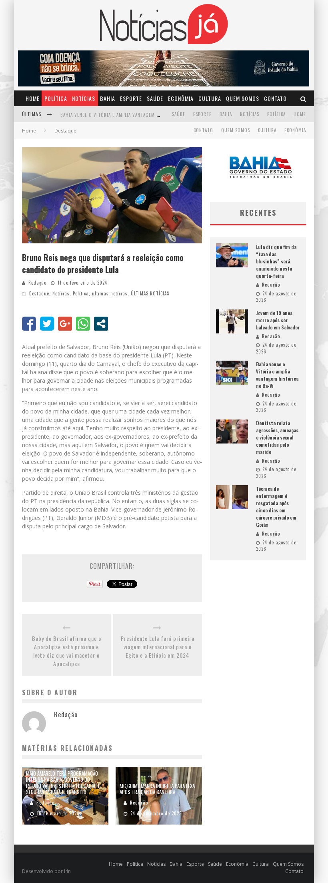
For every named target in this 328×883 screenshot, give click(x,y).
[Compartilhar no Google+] (65, 324)
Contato (275, 98)
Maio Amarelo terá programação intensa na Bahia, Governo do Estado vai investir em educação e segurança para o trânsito (63, 782)
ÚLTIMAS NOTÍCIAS (150, 293)
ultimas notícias (110, 293)
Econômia (181, 98)
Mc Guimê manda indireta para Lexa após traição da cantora (157, 789)
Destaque (39, 293)
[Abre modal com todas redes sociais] (101, 324)
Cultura (209, 98)
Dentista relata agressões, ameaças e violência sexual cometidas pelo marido (277, 437)
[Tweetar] (47, 324)
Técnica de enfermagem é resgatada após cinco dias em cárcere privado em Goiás (276, 506)
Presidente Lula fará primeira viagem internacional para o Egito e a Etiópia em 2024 (157, 646)
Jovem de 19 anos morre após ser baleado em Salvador (278, 320)
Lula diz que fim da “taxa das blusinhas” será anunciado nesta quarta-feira (276, 261)
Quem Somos (242, 98)
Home (33, 98)
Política (55, 98)
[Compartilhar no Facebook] (29, 324)
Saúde (155, 98)
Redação (37, 282)
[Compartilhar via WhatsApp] (83, 324)
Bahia (107, 98)
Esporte (131, 98)
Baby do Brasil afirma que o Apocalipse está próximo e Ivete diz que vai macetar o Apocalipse (66, 651)
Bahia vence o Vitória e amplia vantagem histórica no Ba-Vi (129, 115)
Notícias (83, 98)
